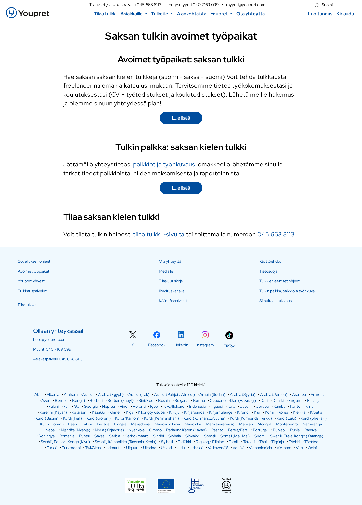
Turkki (52, 447)
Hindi (123, 406)
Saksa (99, 436)
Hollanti (139, 406)
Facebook (156, 345)
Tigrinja (277, 441)
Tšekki (294, 441)
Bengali (78, 400)
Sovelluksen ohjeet (34, 261)
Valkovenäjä (218, 447)
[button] (133, 13)
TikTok (229, 346)
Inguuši (216, 406)
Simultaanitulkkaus (275, 300)
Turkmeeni (71, 447)
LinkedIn (181, 345)
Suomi (327, 4)
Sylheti (167, 441)
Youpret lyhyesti (31, 281)
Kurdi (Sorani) (52, 424)
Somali (210, 436)
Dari (264, 400)
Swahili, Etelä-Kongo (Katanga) (296, 436)
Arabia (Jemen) (273, 394)
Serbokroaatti (136, 436)
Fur (66, 406)
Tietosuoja (268, 271)
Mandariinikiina (167, 424)
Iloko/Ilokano (173, 406)
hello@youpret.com (49, 339)
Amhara (71, 394)
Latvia (87, 424)
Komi (269, 412)
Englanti (295, 400)
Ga (76, 406)
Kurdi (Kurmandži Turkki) (251, 418)
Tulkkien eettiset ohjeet (279, 281)
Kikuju (174, 412)
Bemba (61, 400)
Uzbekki (196, 447)
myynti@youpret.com (245, 4)
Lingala (120, 424)
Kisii (257, 412)
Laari (72, 424)
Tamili (233, 441)
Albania (53, 394)
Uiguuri (132, 447)
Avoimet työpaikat (33, 271)
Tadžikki (184, 441)
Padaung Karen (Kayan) (186, 430)
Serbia (114, 436)
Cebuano (218, 400)
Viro (299, 447)
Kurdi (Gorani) (98, 418)
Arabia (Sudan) (212, 394)
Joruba (262, 406)
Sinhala (174, 436)
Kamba (279, 406)
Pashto (217, 430)
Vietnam (284, 447)
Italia (231, 406)
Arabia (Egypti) (111, 394)
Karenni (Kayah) (53, 412)
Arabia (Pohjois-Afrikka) (174, 394)
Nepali (50, 430)
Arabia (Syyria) (242, 394)
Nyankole (137, 430)
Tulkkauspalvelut (32, 290)
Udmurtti (113, 447)
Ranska (310, 430)
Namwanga (312, 424)
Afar (38, 394)
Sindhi (158, 436)
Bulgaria (181, 400)
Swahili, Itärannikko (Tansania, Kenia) (125, 441)
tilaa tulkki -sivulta (158, 234)
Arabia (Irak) (138, 394)
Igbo (154, 406)
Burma (199, 400)
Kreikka (299, 412)
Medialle (166, 271)
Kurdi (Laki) (286, 418)
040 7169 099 (206, 4)
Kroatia (316, 412)
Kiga (129, 412)
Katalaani (79, 412)
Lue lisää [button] (181, 118)
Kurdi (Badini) (46, 418)
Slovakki (192, 436)
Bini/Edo (145, 400)
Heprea (108, 406)
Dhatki (278, 400)
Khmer (115, 412)
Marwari (246, 424)
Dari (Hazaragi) (243, 400)
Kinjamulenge (220, 412)
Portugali (260, 430)
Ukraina (149, 447)
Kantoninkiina (301, 406)
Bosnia (164, 400)
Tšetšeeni (312, 441)
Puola (295, 430)
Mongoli (264, 424)
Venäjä (238, 447)
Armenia (318, 394)
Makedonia (140, 424)
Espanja (313, 400)
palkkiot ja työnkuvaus (164, 164)
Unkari (166, 447)
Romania (66, 436)
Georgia (91, 406)
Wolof (312, 447)
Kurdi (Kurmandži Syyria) (204, 418)
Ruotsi (84, 436)
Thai (263, 441)
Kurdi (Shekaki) (314, 418)
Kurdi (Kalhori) (127, 418)
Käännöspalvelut (173, 300)
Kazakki (98, 412)
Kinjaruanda (194, 412)
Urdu (181, 447)
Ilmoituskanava (171, 290)
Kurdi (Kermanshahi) (161, 418)
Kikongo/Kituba (151, 412)
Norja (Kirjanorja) (109, 430)
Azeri (45, 400)
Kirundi (243, 412)
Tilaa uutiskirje (171, 281)
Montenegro (287, 424)
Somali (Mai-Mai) (235, 436)
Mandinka (192, 424)
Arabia (87, 394)
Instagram (205, 345)
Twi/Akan (93, 447)
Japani (245, 406)
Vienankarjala (260, 447)
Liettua (103, 424)
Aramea (299, 394)
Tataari (249, 441)
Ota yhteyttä (170, 261)
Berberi (96, 400)
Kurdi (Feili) (72, 418)
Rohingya (47, 436)
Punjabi (279, 430)
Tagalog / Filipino (210, 441)
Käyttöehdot (270, 261)
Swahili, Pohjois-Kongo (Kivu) (65, 441)
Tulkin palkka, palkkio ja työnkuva (287, 290)
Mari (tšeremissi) (220, 424)
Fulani (54, 406)
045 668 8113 (149, 4)
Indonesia (197, 406)
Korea (283, 412)
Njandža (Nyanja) (75, 430)
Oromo (155, 430)
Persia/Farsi (238, 430)
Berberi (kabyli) (120, 400)
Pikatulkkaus (28, 304)
